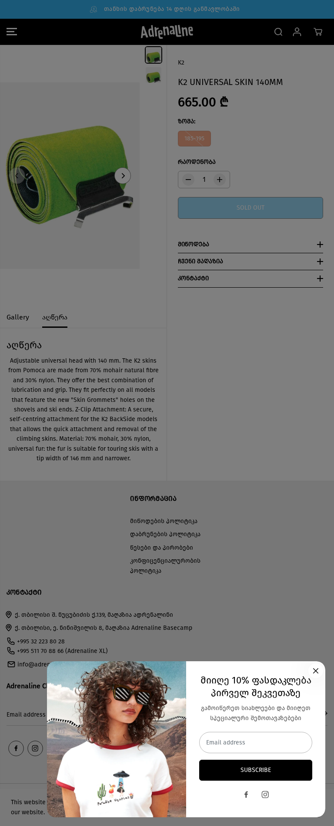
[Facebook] (246, 794)
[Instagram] (265, 794)
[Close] (315, 670)
